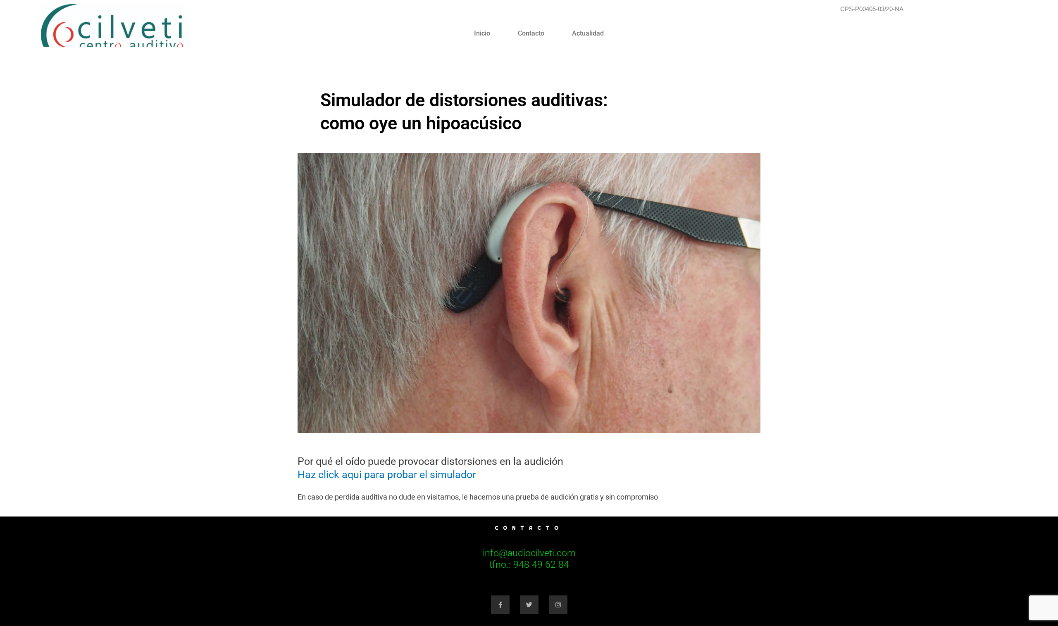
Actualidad (588, 33)
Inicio (482, 33)
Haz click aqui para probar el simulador (387, 475)
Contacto (531, 33)
